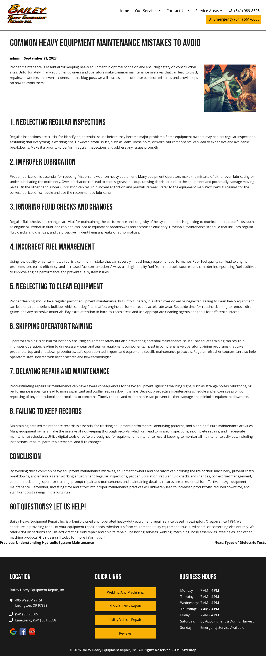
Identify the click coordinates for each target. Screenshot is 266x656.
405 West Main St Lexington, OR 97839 (31, 603)
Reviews (125, 633)
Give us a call (50, 537)
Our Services (147, 10)
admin (15, 58)
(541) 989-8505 (246, 10)
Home (123, 10)
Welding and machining (125, 592)
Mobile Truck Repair (125, 606)
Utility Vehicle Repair (125, 619)
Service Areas (207, 10)
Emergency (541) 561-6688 (236, 19)
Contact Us (176, 10)
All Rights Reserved (154, 650)
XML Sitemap (185, 650)
